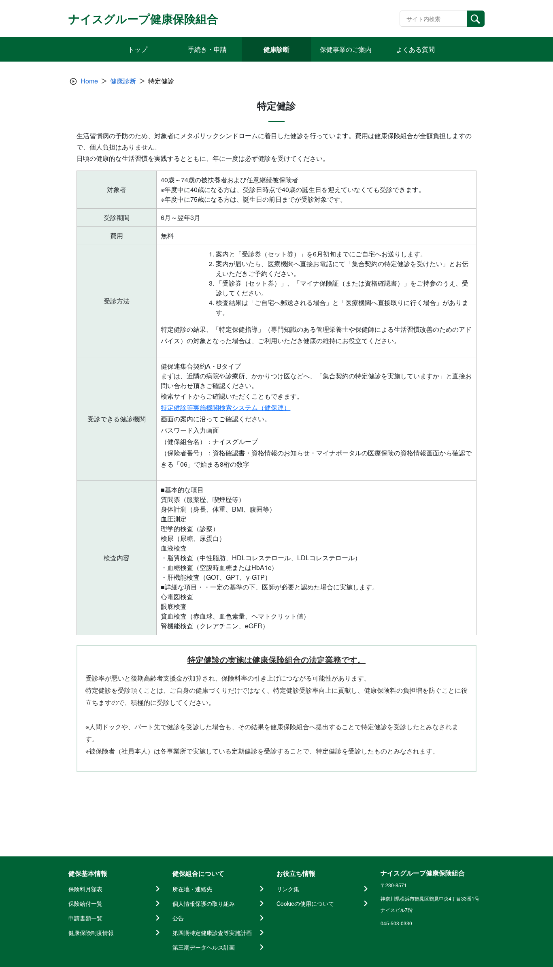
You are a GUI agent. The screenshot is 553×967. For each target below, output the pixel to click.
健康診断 (123, 80)
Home (89, 80)
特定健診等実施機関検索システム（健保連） (225, 407)
